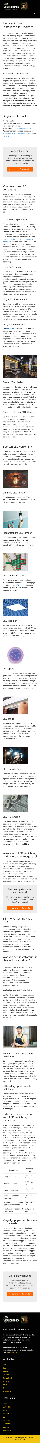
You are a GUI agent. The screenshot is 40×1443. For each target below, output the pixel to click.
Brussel (6, 1375)
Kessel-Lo (7, 1430)
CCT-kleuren (20, 585)
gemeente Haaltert (23, 128)
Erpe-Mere (7, 133)
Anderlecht (7, 1381)
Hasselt (6, 1414)
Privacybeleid (20, 1440)
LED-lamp (10, 329)
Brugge (5, 1388)
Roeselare (7, 1391)
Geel (5, 1368)
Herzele (6, 136)
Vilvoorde (6, 1424)
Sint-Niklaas (7, 1407)
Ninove (31, 133)
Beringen (6, 1420)
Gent (5, 1404)
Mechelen (6, 1371)
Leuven (6, 1427)
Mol (4, 1365)
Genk (5, 1417)
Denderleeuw (22, 133)
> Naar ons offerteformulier (20, 169)
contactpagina (14, 1352)
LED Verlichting (16, 1438)
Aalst (14, 133)
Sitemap (30, 1438)
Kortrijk (5, 1385)
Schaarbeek (7, 1378)
